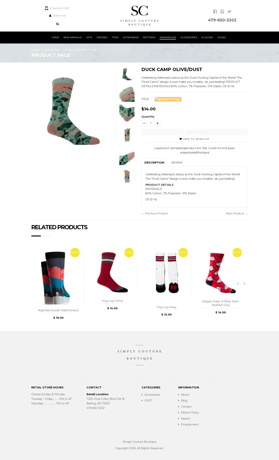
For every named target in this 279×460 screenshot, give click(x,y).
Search (185, 418)
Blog (184, 400)
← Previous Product (154, 213)
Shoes (222, 37)
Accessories (188, 37)
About (185, 394)
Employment (190, 424)
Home (55, 37)
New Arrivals (72, 37)
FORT (148, 400)
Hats (89, 37)
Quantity (147, 116)
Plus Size (207, 37)
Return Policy (190, 412)
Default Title (168, 99)
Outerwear (131, 37)
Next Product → (237, 213)
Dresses (102, 37)
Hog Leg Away (167, 307)
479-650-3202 (222, 20)
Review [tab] (176, 162)
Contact (186, 406)
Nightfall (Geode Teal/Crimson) (58, 310)
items (59, 8)
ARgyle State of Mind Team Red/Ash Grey (220, 303)
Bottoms (149, 37)
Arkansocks (168, 37)
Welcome (59, 15)
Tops (115, 37)
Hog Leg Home (112, 301)
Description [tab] (154, 162)
